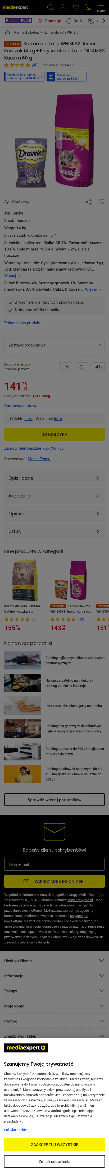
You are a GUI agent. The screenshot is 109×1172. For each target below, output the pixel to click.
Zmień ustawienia (54, 1161)
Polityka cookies (16, 1129)
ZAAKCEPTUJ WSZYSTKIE (54, 1144)
